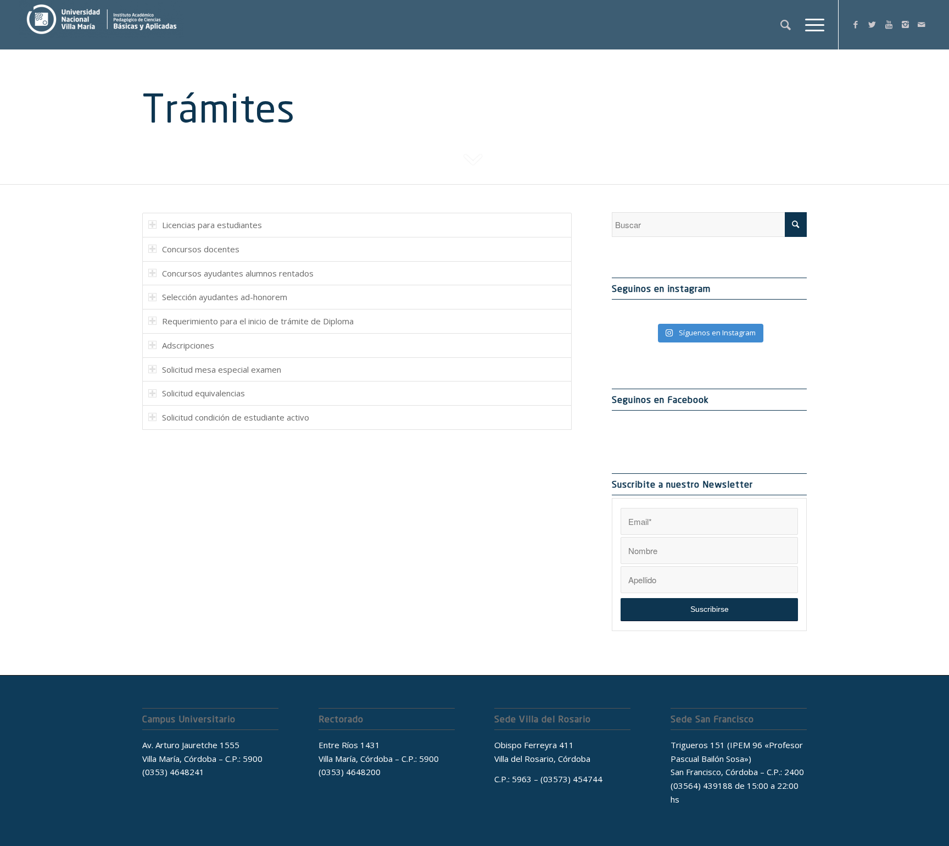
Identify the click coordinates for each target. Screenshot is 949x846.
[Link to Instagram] (905, 24)
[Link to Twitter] (872, 24)
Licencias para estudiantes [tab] (212, 224)
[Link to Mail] (921, 24)
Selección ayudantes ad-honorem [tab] (224, 296)
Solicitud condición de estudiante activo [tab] (235, 417)
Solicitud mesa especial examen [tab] (221, 369)
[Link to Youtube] (888, 24)
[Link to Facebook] (855, 24)
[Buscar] (785, 24)
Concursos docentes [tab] (200, 249)
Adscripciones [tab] (188, 345)
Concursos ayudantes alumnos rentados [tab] (238, 273)
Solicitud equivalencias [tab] (203, 393)
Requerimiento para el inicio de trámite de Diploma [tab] (258, 321)
